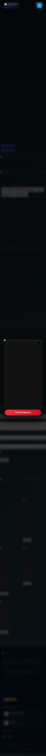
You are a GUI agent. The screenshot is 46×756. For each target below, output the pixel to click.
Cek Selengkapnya (23, 412)
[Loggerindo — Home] (11, 6)
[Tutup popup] (38, 342)
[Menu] (39, 5)
